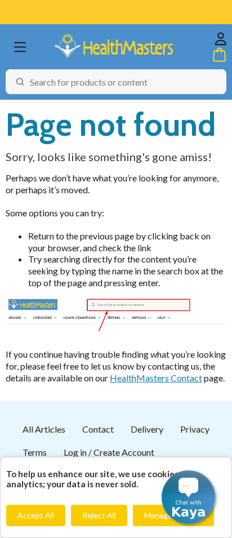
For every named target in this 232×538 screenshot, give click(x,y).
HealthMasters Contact (156, 377)
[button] (188, 497)
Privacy (194, 429)
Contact (98, 429)
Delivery (147, 429)
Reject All (99, 515)
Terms (35, 452)
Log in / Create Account (109, 452)
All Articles (44, 429)
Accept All (35, 515)
